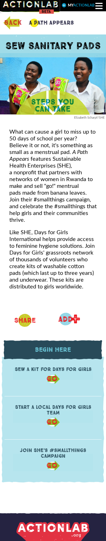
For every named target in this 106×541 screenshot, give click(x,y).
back (13, 23)
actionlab (81, 5)
